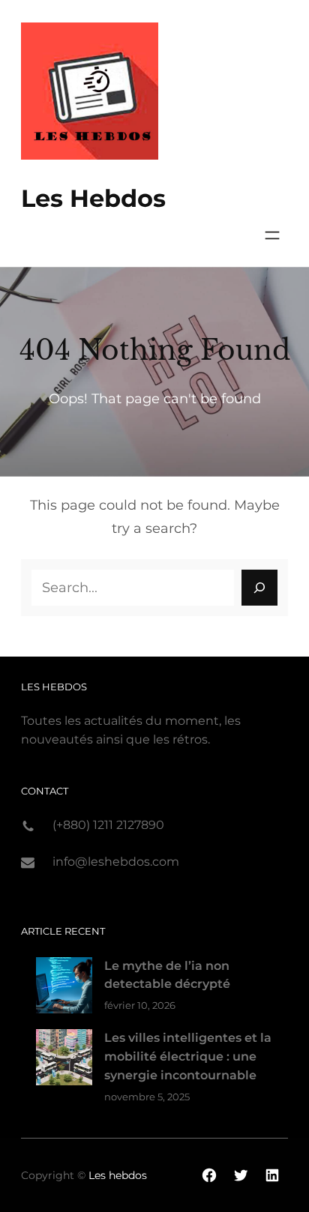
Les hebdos (93, 198)
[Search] (260, 588)
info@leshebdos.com (115, 861)
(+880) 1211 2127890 (108, 825)
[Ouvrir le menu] (272, 235)
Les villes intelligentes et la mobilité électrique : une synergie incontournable (188, 1056)
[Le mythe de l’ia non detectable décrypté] (64, 988)
